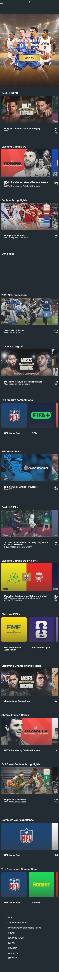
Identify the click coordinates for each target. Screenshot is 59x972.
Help (10, 917)
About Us (13, 953)
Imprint (11, 932)
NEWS (11, 942)
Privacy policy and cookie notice (24, 927)
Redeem (12, 947)
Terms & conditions (18, 922)
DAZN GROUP (16, 937)
